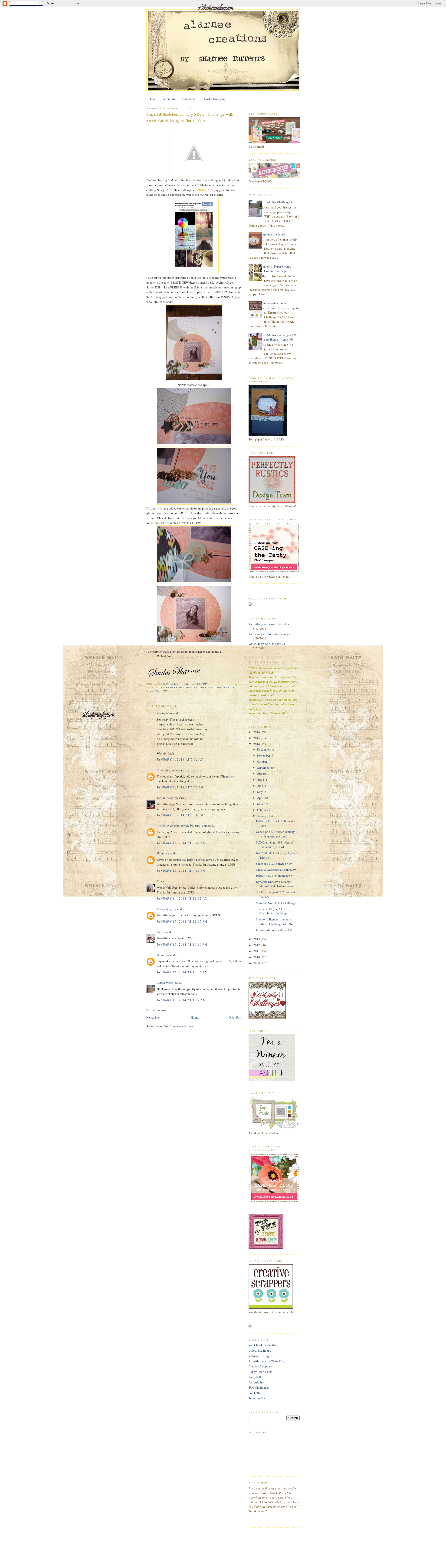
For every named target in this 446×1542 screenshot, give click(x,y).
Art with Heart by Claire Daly (267, 1361)
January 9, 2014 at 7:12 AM (180, 759)
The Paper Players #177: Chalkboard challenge (271, 911)
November (264, 755)
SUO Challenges (259, 1387)
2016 (257, 732)
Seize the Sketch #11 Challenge (276, 903)
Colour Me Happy (260, 1350)
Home (152, 99)
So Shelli (254, 1393)
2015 (257, 738)
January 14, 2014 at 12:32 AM (182, 898)
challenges (168, 687)
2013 (257, 939)
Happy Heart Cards (260, 1372)
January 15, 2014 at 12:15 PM (182, 921)
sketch (229, 687)
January (262, 816)
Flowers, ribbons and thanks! (274, 930)
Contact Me (189, 99)
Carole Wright (165, 982)
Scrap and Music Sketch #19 (274, 863)
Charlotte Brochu (168, 770)
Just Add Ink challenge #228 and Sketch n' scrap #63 (279, 337)
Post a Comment (156, 1010)
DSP (181, 687)
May (260, 792)
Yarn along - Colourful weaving (268, 634)
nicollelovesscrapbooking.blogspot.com (182, 825)
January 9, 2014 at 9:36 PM (180, 815)
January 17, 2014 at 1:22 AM (181, 1000)
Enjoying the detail (273, 234)
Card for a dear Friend (274, 303)
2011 (257, 951)
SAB (219, 687)
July (260, 780)
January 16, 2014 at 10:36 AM (182, 972)
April (260, 798)
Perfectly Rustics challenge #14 (276, 876)
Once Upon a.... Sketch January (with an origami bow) (275, 834)
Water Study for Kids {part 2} (267, 644)
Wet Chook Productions (264, 1345)
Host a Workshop (215, 99)
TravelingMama (259, 1398)
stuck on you (156, 690)
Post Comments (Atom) (178, 1026)
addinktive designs (260, 1356)
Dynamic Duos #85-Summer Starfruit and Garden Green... (275, 884)
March (261, 804)
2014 (257, 744)
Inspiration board (200, 687)
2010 (257, 957)
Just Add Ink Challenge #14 (278, 202)
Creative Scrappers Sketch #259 (276, 869)
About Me (169, 99)
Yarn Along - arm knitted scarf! (268, 624)
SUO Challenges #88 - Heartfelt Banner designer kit (275, 844)
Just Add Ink (256, 1382)
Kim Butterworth (167, 798)
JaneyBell (255, 1377)
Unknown (163, 853)
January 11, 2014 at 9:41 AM (181, 843)
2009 (257, 963)
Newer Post (153, 1017)
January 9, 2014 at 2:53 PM (180, 787)
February (263, 810)
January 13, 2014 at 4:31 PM (181, 870)
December (263, 749)
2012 (257, 945)
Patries (161, 932)
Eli (159, 881)
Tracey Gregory (166, 909)
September (264, 767)
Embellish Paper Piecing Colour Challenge (276, 268)
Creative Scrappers (260, 1366)
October (262, 761)
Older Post (235, 1017)
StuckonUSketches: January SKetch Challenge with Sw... (275, 921)
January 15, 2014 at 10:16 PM (182, 944)
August (262, 773)
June (260, 786)
